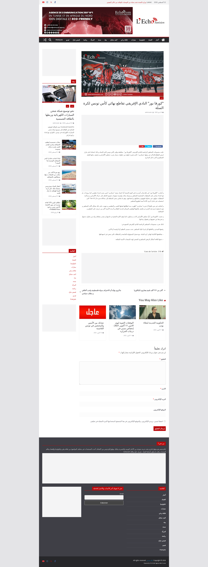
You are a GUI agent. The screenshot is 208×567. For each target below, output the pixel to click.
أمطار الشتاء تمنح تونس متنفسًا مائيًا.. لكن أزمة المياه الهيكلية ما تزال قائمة (52, 189)
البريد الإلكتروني (159, 399)
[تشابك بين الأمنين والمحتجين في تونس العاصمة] (92, 307)
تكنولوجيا (142, 40)
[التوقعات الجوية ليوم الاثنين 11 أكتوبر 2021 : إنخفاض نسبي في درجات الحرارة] (122, 307)
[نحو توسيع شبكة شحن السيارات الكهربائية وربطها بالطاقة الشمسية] (59, 94)
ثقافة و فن (124, 40)
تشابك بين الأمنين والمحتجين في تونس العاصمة (94, 325)
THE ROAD (152, 563)
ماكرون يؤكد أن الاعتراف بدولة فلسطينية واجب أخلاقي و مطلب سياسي (101, 292)
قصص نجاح (76, 40)
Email (122, 494)
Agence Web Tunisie (161, 563)
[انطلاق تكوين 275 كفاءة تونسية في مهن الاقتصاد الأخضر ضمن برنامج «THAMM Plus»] (69, 207)
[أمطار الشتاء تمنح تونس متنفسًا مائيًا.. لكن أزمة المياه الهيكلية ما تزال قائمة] (69, 191)
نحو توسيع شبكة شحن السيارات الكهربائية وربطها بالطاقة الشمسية (60, 114)
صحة (99, 40)
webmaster (148, 112)
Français (59, 40)
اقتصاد (150, 40)
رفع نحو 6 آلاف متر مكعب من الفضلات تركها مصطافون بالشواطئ (52, 174)
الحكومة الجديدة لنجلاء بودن (153, 324)
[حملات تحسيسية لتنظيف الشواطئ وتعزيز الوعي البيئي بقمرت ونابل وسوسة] (69, 147)
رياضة (85, 40)
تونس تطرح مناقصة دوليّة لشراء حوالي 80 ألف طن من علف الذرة (125, 2)
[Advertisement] (122, 130)
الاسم (163, 388)
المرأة (92, 40)
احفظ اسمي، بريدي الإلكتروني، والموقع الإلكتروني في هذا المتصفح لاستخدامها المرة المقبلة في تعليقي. (126, 421)
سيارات (133, 40)
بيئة (106, 40)
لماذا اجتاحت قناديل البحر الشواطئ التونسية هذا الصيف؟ (52, 160)
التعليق (162, 359)
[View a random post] (44, 39)
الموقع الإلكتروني (160, 409)
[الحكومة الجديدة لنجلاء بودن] (152, 307)
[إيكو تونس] (163, 39)
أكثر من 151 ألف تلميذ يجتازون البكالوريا (148, 290)
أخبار (157, 40)
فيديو (67, 40)
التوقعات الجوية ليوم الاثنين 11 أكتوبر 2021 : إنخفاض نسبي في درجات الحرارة (123, 327)
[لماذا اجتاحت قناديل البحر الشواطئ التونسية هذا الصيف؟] (69, 162)
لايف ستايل (113, 40)
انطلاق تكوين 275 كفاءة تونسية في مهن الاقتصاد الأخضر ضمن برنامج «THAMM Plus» (52, 205)
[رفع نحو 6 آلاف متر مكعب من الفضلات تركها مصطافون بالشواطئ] (69, 176)
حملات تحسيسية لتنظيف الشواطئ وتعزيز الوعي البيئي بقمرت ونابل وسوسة (52, 145)
